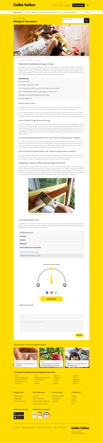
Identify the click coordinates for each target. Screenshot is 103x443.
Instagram (74, 396)
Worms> (75, 383)
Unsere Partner (57, 392)
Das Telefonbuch (56, 398)
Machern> (56, 376)
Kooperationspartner (58, 396)
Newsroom (36, 396)
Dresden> (56, 383)
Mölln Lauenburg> (39, 379)
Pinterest (73, 401)
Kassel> (75, 378)
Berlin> (36, 376)
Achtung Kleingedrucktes (25, 98)
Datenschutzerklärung (28, 427)
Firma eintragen (79, 5)
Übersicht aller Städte (20, 401)
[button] (54, 5)
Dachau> (56, 379)
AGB (55, 427)
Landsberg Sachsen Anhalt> (41, 378)
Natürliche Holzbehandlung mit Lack (30, 255)
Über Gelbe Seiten (39, 392)
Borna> (56, 381)
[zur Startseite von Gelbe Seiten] (80, 428)
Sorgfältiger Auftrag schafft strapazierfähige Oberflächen (34, 95)
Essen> (17, 376)
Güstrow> (18, 383)
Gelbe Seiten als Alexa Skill (40, 404)
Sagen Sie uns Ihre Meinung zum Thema (32, 322)
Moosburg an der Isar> (21, 381)
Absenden (79, 335)
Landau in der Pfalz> (20, 379)
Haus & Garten (22, 18)
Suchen (54, 5)
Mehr (87, 12)
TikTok (73, 404)
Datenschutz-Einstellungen (44, 427)
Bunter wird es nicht (24, 81)
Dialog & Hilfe (18, 392)
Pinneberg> (57, 378)
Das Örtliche (55, 401)
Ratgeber (67, 5)
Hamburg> (76, 381)
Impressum (17, 427)
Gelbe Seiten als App (38, 398)
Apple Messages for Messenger (41, 401)
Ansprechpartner (18, 396)
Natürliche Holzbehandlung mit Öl (29, 252)
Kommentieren (51, 299)
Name (22, 316)
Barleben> (76, 376)
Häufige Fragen (18, 398)
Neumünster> (77, 379)
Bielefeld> (37, 383)
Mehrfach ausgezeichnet (41, 409)
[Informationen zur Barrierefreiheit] (88, 5)
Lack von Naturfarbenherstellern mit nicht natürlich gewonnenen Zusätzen (39, 88)
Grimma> (37, 381)
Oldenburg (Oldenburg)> (22, 378)
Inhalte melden (63, 427)
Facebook (74, 398)
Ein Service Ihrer (77, 432)
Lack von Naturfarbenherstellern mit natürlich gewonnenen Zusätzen (37, 91)
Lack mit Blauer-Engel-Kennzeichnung (28, 85)
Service (61, 5)
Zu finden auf (76, 392)
